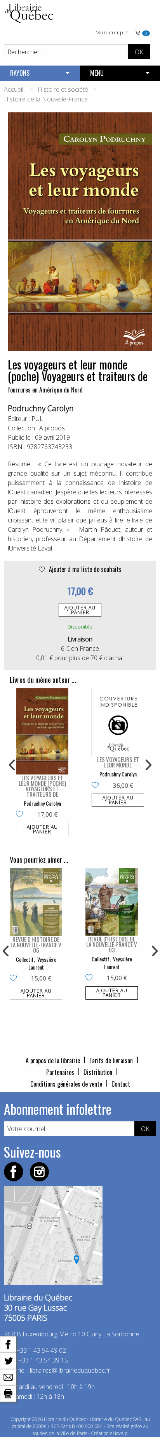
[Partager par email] (8, 1376)
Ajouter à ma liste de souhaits (84, 569)
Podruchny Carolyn (41, 408)
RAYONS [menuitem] (20, 73)
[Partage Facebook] (8, 1343)
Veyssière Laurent (42, 963)
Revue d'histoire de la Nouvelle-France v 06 (35, 944)
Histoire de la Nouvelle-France (46, 99)
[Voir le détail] (42, 731)
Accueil (13, 89)
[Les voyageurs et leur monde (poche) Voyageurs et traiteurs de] (42, 731)
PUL (37, 418)
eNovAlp (118, 1433)
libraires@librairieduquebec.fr (70, 1370)
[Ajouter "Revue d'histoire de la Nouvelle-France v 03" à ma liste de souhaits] (90, 978)
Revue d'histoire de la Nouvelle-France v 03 (111, 944)
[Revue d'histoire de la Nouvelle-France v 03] (111, 902)
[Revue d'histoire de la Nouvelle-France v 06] (36, 902)
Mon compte (112, 33)
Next (147, 765)
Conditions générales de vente (66, 1084)
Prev (12, 765)
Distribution (97, 1072)
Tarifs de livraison (111, 1060)
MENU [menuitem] (97, 73)
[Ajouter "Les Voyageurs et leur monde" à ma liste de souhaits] (97, 786)
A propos (52, 428)
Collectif (25, 959)
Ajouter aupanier (80, 610)
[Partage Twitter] (8, 1360)
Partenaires (60, 1072)
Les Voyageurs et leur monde (118, 762)
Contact (120, 1084)
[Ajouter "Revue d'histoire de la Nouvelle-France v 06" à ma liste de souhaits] (15, 978)
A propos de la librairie (53, 1060)
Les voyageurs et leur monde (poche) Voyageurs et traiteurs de (42, 785)
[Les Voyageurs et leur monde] (118, 722)
